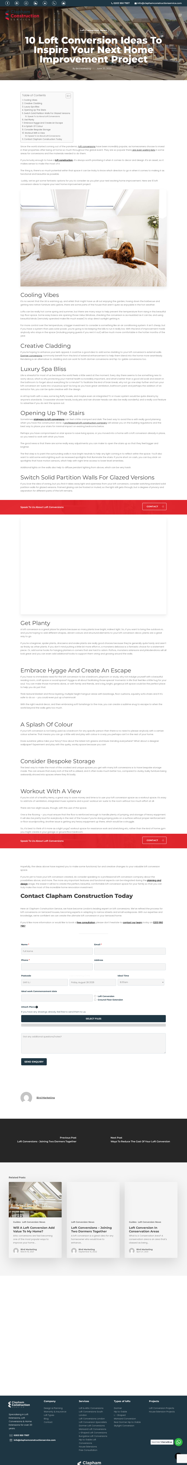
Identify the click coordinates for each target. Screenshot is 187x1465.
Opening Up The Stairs (35, 110)
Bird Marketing (83, 68)
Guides (17, 1222)
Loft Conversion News (93, 30)
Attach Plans (29, 1007)
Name (25, 944)
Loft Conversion (106, 996)
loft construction (64, 160)
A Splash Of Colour (33, 126)
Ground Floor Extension (110, 1000)
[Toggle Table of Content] (67, 95)
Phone (25, 960)
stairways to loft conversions (49, 419)
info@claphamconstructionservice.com (35, 1440)
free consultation (86, 922)
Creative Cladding (33, 103)
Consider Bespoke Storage (37, 129)
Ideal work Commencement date (39, 991)
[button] (180, 15)
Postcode (26, 975)
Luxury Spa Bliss (31, 106)
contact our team (132, 922)
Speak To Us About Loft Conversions (44, 116)
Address (98, 960)
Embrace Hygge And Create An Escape (43, 123)
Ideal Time (123, 975)
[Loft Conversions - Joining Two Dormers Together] (47, 1140)
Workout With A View (35, 133)
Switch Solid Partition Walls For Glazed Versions (47, 113)
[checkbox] (95, 996)
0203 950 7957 (21, 1435)
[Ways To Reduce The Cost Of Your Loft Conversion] (140, 1140)
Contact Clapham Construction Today (43, 139)
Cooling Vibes (30, 100)
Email (98, 944)
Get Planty (29, 119)
